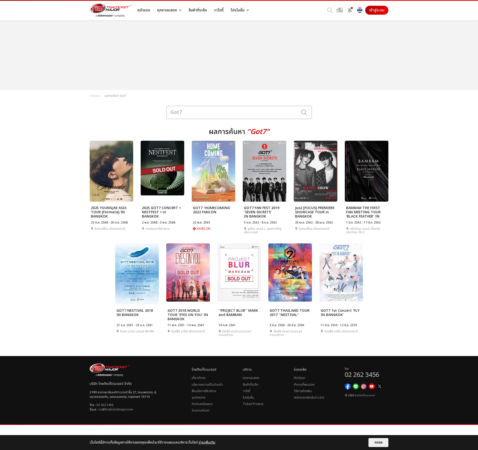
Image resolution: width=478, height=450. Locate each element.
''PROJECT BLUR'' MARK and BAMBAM (238, 312)
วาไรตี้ (246, 391)
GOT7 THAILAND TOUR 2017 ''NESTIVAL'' (289, 312)
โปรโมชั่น (248, 397)
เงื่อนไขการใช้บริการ (204, 391)
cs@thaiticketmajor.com (116, 409)
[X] (380, 386)
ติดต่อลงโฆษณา (202, 404)
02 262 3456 (105, 405)
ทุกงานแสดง (251, 377)
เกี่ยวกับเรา (199, 377)
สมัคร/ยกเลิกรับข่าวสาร (309, 397)
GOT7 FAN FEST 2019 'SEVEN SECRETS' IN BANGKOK (261, 212)
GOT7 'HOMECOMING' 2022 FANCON (212, 210)
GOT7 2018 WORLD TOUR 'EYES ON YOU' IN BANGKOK (188, 314)
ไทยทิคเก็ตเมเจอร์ (365, 396)
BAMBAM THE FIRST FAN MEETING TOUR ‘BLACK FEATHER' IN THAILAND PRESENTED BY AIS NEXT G (365, 212)
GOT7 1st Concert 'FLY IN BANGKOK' (340, 312)
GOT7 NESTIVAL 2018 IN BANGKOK (135, 312)
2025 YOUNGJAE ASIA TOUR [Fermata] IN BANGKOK (108, 212)
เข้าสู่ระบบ (376, 10)
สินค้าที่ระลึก (250, 384)
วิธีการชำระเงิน (303, 391)
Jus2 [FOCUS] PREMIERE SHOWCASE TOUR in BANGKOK (314, 212)
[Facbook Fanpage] (348, 386)
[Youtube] (372, 386)
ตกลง (378, 442)
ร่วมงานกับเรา (200, 410)
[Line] (356, 386)
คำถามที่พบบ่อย (304, 384)
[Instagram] (364, 386)
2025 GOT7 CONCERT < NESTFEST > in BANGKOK (161, 212)
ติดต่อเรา (299, 377)
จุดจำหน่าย (198, 397)
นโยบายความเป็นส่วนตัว (207, 384)
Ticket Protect (253, 404)
